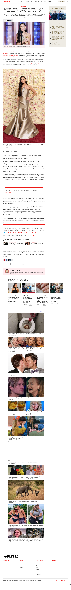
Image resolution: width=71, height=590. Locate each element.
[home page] (6, 1)
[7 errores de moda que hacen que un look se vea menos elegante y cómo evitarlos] (56, 288)
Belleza (37, 1)
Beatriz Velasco (26, 17)
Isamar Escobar (16, 303)
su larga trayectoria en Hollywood (10, 55)
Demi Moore (21, 264)
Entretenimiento (20, 1)
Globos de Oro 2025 (14, 51)
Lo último (6, 264)
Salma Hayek (26, 63)
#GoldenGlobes (10, 232)
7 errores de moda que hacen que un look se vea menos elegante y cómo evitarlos (56, 298)
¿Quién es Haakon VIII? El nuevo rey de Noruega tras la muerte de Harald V (58, 27)
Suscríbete (61, 1)
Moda (32, 1)
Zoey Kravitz (32, 63)
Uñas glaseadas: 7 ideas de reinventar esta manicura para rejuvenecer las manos (57, 43)
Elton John (38, 63)
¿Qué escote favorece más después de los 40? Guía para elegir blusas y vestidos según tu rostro (14, 298)
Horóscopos (43, 1)
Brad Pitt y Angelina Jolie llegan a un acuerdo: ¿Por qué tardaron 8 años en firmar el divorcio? (37, 244)
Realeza (27, 1)
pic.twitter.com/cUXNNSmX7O (26, 232)
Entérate (13, 264)
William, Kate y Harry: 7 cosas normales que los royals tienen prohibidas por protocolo (27, 299)
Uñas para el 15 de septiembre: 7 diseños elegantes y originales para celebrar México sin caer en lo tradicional (42, 299)
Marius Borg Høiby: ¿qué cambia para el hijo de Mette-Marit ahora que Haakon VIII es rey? (58, 22)
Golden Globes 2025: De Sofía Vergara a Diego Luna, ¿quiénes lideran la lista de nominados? (16, 244)
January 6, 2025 (30, 235)
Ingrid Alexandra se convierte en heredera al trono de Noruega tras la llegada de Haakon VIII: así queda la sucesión (58, 38)
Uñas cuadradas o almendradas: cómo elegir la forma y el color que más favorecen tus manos (58, 32)
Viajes (49, 1)
